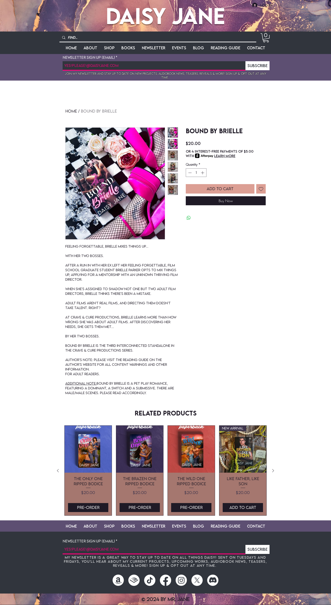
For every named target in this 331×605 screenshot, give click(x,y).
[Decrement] (189, 173)
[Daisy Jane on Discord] (212, 580)
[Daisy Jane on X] (197, 580)
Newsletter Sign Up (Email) (89, 57)
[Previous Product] (58, 470)
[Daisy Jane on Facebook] (165, 580)
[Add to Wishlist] (261, 189)
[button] (266, 37)
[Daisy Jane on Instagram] (181, 580)
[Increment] (203, 173)
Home (71, 111)
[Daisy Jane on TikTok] (149, 580)
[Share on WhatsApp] (188, 218)
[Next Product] (273, 470)
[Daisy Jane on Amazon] (118, 580)
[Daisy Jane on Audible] (134, 580)
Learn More (224, 156)
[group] (165, 470)
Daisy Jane (165, 15)
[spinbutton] (196, 173)
